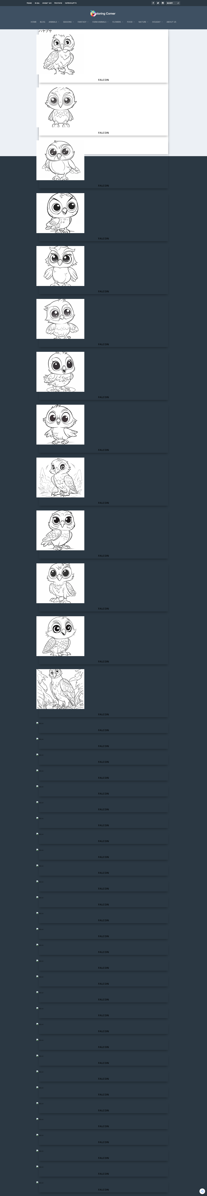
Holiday (156, 22)
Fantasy (82, 22)
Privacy (58, 3)
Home (29, 3)
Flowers (116, 22)
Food (129, 22)
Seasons (67, 22)
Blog (37, 3)
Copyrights (71, 3)
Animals (53, 22)
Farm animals (99, 22)
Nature (142, 22)
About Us (47, 3)
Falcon (103, 79)
